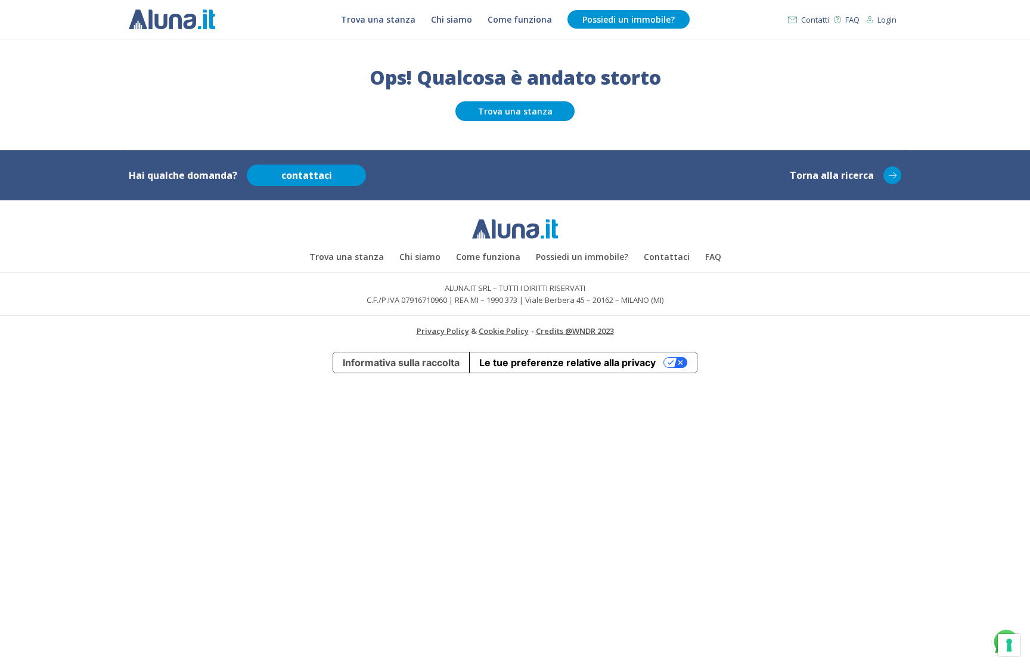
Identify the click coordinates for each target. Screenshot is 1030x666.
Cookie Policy (504, 331)
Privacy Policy (443, 331)
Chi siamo (451, 19)
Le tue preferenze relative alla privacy (567, 362)
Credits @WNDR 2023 (575, 331)
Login (886, 19)
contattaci (306, 175)
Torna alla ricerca (832, 175)
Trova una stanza (378, 19)
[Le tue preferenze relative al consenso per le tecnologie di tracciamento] (1009, 645)
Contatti (815, 19)
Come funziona (520, 19)
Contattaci (667, 256)
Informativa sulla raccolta (401, 362)
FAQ (852, 19)
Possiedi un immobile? (628, 19)
